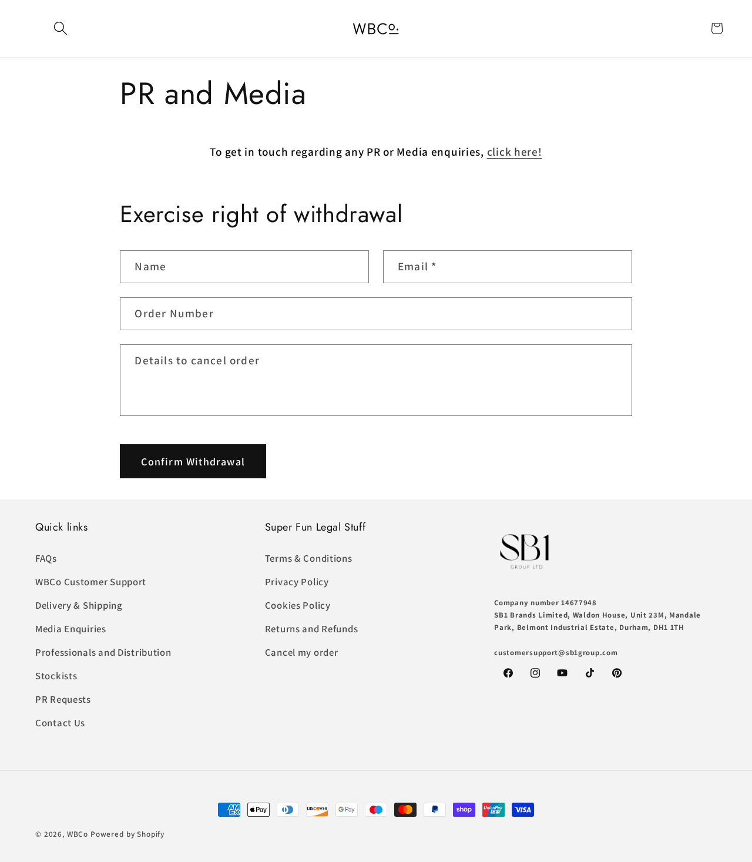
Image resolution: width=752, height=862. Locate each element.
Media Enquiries (70, 628)
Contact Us (60, 722)
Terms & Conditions (308, 558)
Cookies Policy (298, 605)
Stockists (56, 675)
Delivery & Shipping (79, 605)
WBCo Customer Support (90, 581)
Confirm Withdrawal (193, 461)
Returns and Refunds (311, 628)
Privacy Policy (297, 581)
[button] (60, 28)
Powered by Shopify (127, 834)
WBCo (77, 834)
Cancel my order (301, 652)
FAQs (46, 558)
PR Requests (63, 699)
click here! (514, 151)
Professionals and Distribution (103, 652)
